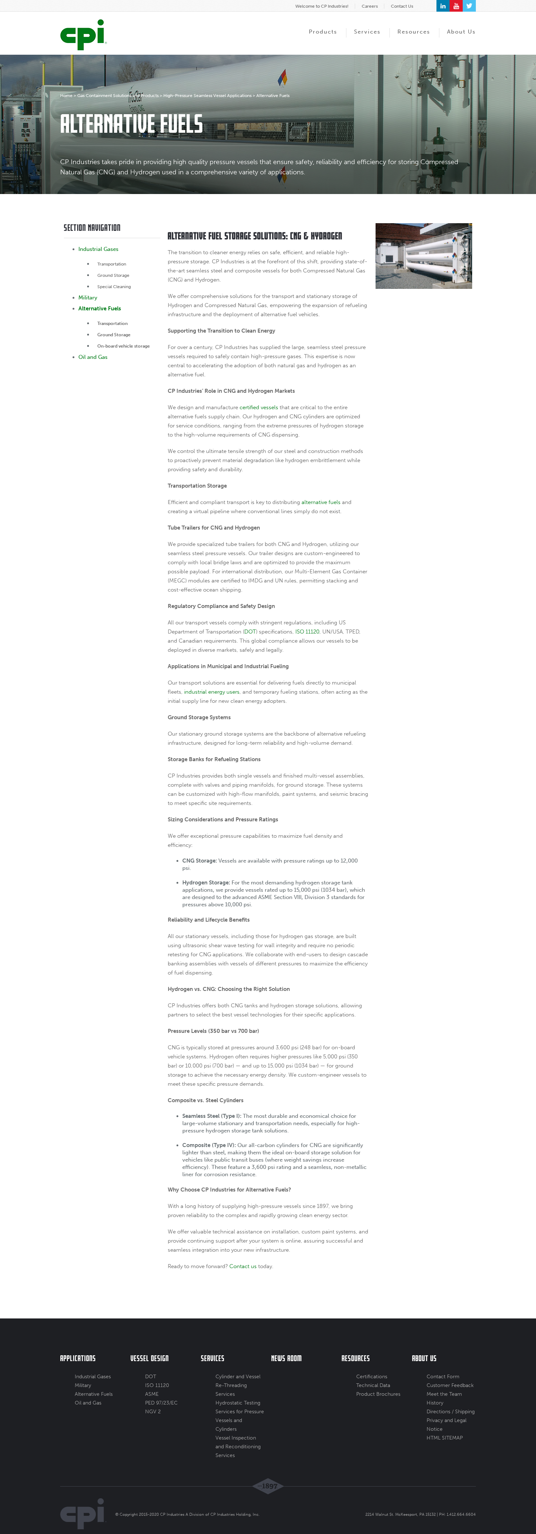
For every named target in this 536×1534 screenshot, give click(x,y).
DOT (150, 1377)
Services (367, 31)
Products (323, 31)
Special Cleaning (114, 286)
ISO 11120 (157, 1385)
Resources (413, 31)
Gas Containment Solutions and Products (118, 95)
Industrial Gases (98, 249)
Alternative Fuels (99, 308)
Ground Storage (113, 275)
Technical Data (373, 1385)
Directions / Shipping (451, 1412)
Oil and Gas (93, 357)
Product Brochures (378, 1394)
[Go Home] (83, 34)
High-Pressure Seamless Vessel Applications (207, 95)
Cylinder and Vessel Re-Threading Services (237, 1385)
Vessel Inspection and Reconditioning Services (238, 1447)
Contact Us (402, 6)
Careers (370, 6)
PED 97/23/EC (161, 1403)
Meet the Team (444, 1394)
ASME (152, 1394)
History (435, 1403)
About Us (461, 31)
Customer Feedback (450, 1385)
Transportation (111, 264)
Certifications (371, 1377)
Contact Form (443, 1377)
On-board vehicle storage (123, 346)
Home (66, 95)
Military (87, 297)
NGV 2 (153, 1412)
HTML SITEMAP (445, 1438)
